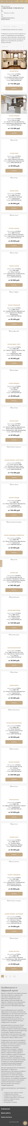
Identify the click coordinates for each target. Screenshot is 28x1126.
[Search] (25, 22)
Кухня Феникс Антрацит (14, 914)
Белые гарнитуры (8, 1100)
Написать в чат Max (9, 13)
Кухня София (14, 266)
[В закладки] (24, 52)
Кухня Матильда (14, 610)
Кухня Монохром (14, 648)
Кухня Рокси (14, 799)
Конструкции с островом (10, 1102)
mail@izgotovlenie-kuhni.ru (8, 18)
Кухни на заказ (7, 26)
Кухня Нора (14, 191)
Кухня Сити (14, 837)
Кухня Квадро (14, 383)
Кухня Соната (14, 228)
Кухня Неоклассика (14, 723)
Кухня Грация (14, 116)
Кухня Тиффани (14, 305)
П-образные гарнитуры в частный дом (14, 1097)
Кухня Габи (14, 153)
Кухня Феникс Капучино (14, 460)
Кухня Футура (14, 951)
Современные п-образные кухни (12, 1095)
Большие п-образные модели (12, 1099)
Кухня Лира (14, 421)
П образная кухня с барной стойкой (13, 1092)
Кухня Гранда (14, 497)
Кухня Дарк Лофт (14, 344)
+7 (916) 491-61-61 (18, 8)
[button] (11, 2)
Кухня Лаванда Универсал (14, 535)
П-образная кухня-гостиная (11, 1094)
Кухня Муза (14, 71)
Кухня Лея (14, 573)
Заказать (14, 88)
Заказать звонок (5, 19)
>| (14, 976)
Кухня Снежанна (14, 875)
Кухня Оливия (14, 762)
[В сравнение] (24, 56)
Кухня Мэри (14, 685)
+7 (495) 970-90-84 (6, 8)
